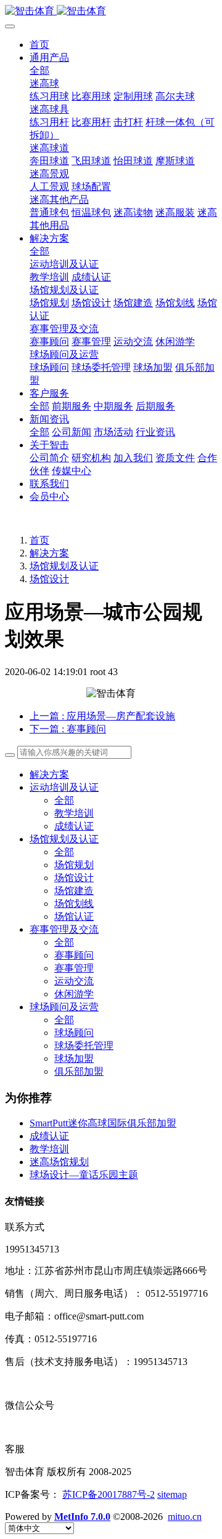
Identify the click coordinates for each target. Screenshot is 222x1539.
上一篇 (102, 716)
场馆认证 (74, 916)
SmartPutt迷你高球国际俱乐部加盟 (103, 1123)
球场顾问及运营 (64, 1007)
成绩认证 (74, 826)
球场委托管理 (83, 1045)
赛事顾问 (74, 955)
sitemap (172, 1494)
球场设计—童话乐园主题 (84, 1174)
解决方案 (49, 553)
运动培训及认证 (64, 787)
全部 (39, 70)
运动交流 (74, 981)
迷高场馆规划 (59, 1162)
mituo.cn (185, 1516)
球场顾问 (74, 1032)
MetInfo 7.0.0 (82, 1516)
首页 (39, 44)
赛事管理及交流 (64, 929)
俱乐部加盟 (79, 1071)
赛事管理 (74, 968)
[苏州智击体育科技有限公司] (111, 11)
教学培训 (74, 813)
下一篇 (68, 729)
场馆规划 (74, 865)
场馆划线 (74, 903)
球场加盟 (74, 1058)
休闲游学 (74, 994)
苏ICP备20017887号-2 (108, 1494)
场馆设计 (49, 579)
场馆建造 (74, 890)
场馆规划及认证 (64, 566)
